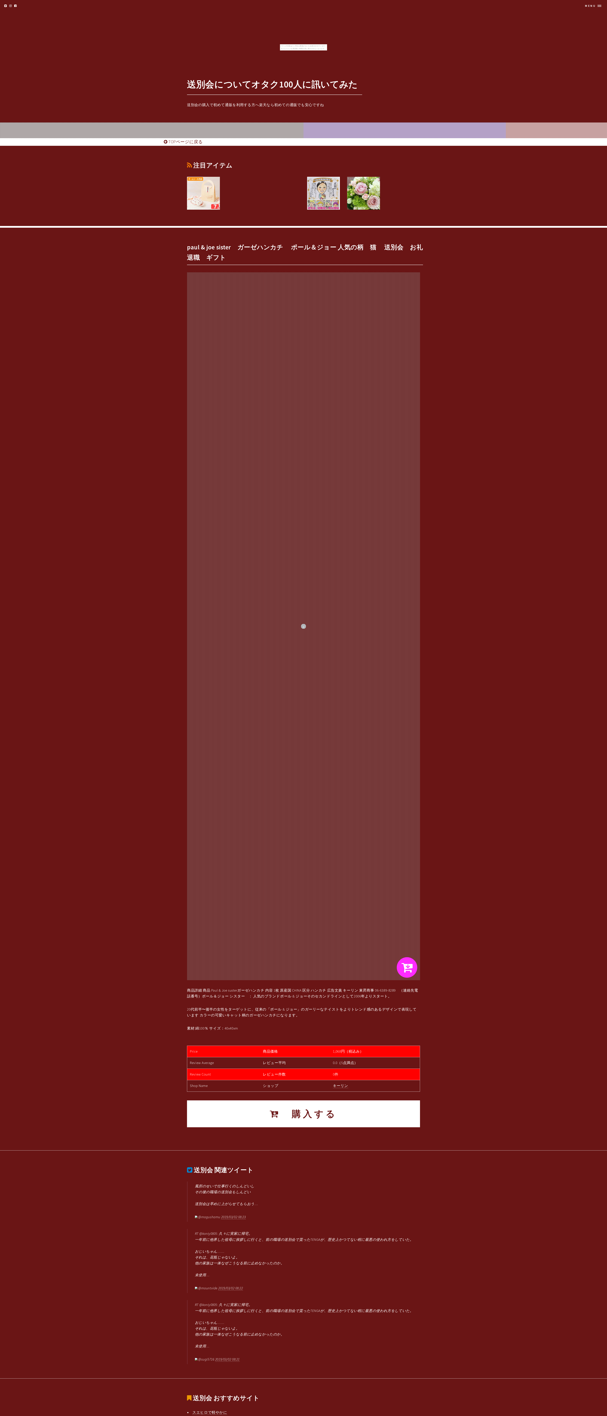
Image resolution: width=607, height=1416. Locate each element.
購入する (309, 1113)
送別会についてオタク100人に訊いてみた (272, 84)
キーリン (340, 1085)
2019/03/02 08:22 (230, 1288)
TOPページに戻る (185, 141)
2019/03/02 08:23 (233, 1217)
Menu (590, 6)
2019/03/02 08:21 (227, 1359)
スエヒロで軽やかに (209, 1412)
